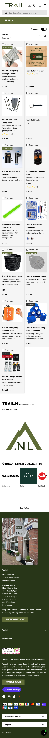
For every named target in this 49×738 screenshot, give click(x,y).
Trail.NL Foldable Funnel (36, 276)
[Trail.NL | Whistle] (36, 105)
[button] (40, 5)
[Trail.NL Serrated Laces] (12, 262)
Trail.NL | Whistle (33, 120)
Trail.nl (9, 732)
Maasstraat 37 (8, 575)
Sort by (5, 35)
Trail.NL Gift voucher (35, 71)
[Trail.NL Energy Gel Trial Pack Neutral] (12, 362)
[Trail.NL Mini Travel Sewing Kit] (36, 210)
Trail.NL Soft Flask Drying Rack (9, 121)
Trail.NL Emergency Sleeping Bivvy (10, 328)
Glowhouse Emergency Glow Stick (11, 225)
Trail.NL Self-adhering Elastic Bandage (35, 328)
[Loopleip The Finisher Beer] (36, 157)
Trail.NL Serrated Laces (12, 276)
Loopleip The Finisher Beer (35, 172)
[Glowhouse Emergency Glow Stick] (12, 210)
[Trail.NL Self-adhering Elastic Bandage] (36, 313)
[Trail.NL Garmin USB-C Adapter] (12, 157)
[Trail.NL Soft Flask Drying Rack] (12, 105)
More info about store (15, 619)
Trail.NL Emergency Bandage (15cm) (10, 72)
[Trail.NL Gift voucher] (36, 56)
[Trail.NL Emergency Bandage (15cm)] (12, 56)
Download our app (13, 682)
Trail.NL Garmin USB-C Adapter (11, 172)
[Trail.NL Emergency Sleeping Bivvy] (12, 313)
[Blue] (28, 238)
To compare (35, 29)
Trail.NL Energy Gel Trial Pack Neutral (12, 377)
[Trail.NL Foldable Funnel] (36, 262)
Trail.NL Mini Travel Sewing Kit (34, 225)
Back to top (24, 508)
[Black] (32, 238)
